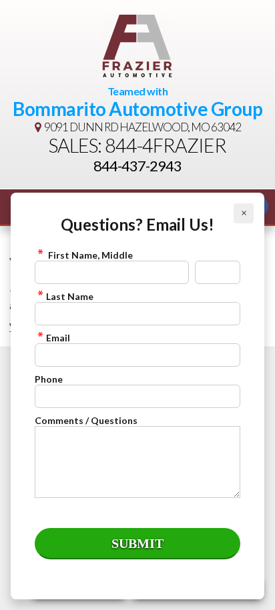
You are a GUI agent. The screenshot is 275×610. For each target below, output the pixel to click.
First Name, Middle (89, 255)
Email (58, 337)
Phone (49, 379)
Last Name (69, 296)
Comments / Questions (86, 420)
